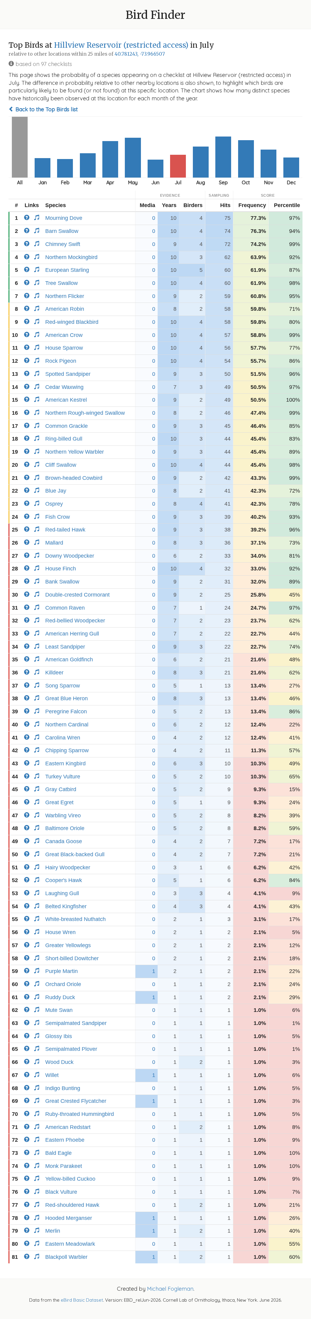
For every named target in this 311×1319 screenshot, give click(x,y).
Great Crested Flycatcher (75, 1101)
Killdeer (54, 673)
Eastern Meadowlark (70, 1244)
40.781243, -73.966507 (139, 54)
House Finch (60, 569)
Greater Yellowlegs (68, 945)
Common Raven (65, 608)
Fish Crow (57, 517)
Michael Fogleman (170, 1288)
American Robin (64, 309)
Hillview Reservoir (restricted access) (121, 45)
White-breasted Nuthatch (75, 919)
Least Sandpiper (65, 647)
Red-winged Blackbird (71, 322)
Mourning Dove (63, 218)
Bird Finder (155, 15)
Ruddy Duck (60, 997)
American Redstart (68, 1127)
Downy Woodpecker (69, 556)
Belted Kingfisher (66, 906)
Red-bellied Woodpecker (75, 621)
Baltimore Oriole (64, 828)
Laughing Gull (62, 893)
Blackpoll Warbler (66, 1257)
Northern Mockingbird (71, 257)
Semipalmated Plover (71, 1049)
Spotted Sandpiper (68, 374)
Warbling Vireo (63, 815)
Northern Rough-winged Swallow (85, 413)
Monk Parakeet (63, 1166)
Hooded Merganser (68, 1218)
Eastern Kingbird (65, 763)
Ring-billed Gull (63, 439)
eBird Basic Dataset (82, 1300)
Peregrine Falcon (66, 711)
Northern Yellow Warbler (74, 452)
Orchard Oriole (63, 984)
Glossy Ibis (58, 1036)
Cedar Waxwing (64, 387)
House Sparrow (64, 348)
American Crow (64, 335)
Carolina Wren (62, 738)
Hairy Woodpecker (67, 867)
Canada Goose (63, 841)
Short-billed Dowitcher (72, 958)
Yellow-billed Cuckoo (70, 1179)
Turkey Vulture (62, 777)
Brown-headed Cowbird (73, 478)
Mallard (54, 543)
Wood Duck (59, 1062)
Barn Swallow (61, 231)
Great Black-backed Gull (74, 854)
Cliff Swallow (60, 465)
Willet (52, 1075)
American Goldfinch (69, 659)
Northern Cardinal (66, 725)
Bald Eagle (58, 1153)
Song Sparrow (62, 686)
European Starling (67, 270)
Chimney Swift (62, 244)
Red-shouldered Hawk (72, 1205)
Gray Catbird (60, 789)
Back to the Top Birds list (46, 109)
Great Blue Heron (66, 698)
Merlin (52, 1231)
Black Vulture (61, 1192)
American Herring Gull (72, 634)
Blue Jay (55, 491)
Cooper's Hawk (63, 880)
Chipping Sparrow (67, 750)
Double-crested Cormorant (77, 595)
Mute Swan (59, 1010)
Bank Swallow (62, 582)
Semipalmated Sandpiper (76, 1023)
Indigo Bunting (62, 1088)
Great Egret (59, 802)
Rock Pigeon (60, 361)
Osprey (54, 504)
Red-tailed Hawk (65, 530)
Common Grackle (66, 426)
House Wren (60, 932)
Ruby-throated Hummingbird (79, 1114)
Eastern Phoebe (64, 1140)
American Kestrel (66, 400)
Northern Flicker (64, 296)
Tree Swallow (61, 283)
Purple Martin (61, 971)
